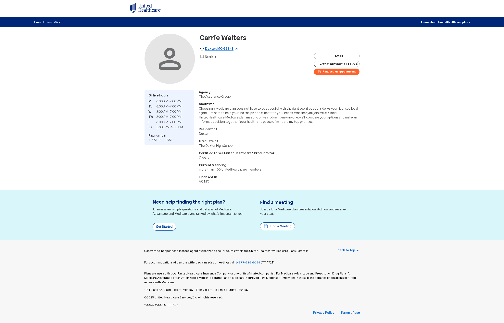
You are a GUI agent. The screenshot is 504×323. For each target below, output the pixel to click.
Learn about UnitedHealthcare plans (445, 22)
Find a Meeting (277, 226)
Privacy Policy (323, 312)
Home (38, 22)
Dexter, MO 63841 (219, 48)
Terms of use (350, 312)
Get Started (164, 226)
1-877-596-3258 (247, 262)
